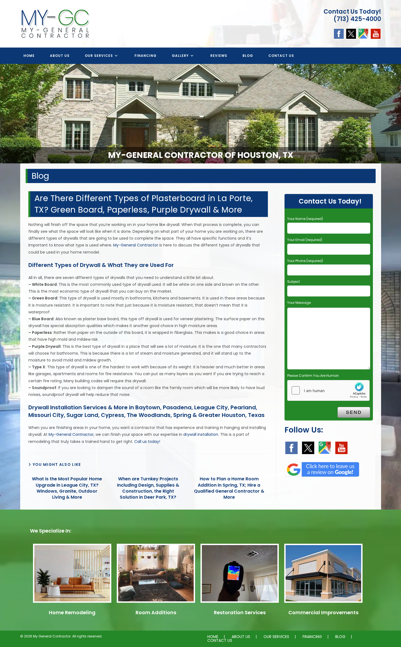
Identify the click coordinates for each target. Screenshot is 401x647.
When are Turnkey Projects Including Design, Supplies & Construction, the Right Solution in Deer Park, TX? (148, 488)
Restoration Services (240, 612)
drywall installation (200, 434)
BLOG (340, 636)
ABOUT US (241, 636)
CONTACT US (219, 640)
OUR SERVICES (276, 636)
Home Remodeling (72, 612)
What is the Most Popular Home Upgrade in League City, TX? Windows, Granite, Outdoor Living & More (67, 488)
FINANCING (312, 636)
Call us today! (147, 441)
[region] (200, 113)
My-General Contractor (135, 245)
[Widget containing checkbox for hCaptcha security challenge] (328, 390)
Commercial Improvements (323, 612)
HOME (212, 636)
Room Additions (156, 612)
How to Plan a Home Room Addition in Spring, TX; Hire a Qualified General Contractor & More (229, 488)
